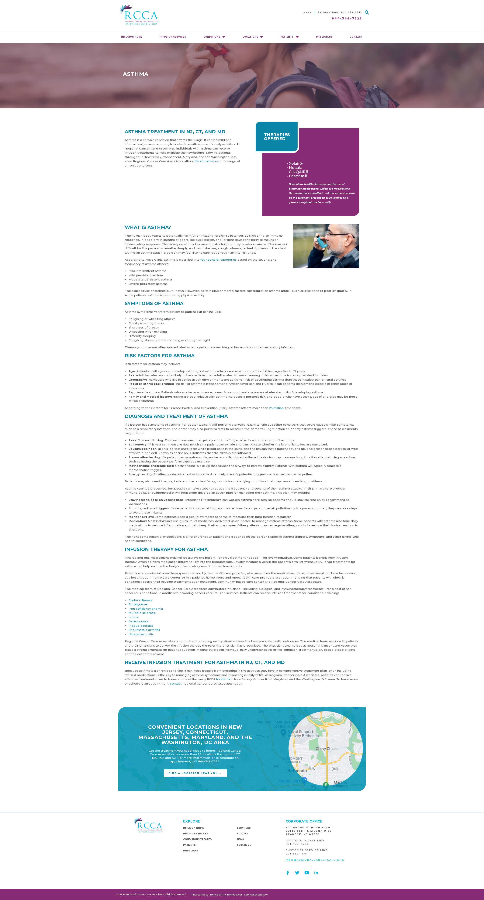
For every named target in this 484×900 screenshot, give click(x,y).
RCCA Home (244, 845)
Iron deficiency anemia (146, 608)
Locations (250, 37)
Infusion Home (132, 37)
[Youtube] (307, 873)
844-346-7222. (209, 761)
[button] (367, 12)
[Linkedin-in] (316, 873)
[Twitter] (297, 873)
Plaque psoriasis (141, 625)
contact (176, 683)
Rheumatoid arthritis (144, 630)
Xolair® (296, 163)
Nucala (295, 167)
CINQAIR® (299, 172)
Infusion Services (173, 37)
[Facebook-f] (288, 873)
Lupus (133, 617)
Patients (287, 37)
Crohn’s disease (141, 600)
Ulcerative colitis (141, 634)
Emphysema (138, 604)
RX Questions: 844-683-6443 (340, 12)
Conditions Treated (197, 839)
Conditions (211, 37)
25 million (276, 408)
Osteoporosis (139, 621)
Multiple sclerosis (142, 613)
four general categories (218, 259)
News (308, 12)
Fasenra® (298, 176)
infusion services (206, 161)
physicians (324, 37)
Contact (356, 37)
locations (223, 679)
